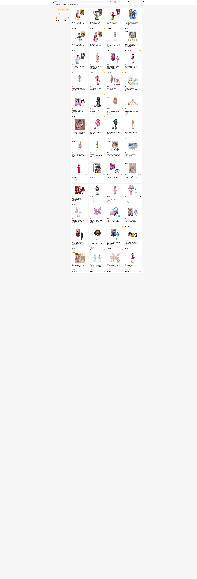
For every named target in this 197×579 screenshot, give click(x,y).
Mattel (86, 64)
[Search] (115, 2)
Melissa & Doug (102, 264)
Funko (104, 174)
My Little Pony (120, 174)
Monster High (103, 86)
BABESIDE (139, 152)
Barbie (104, 64)
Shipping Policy (58, 13)
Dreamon (121, 264)
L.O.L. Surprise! (138, 196)
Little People (121, 218)
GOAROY (86, 264)
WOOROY (85, 130)
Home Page (58, 4)
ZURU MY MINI (138, 86)
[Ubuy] (55, 2)
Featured (139, 6)
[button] (122, 2)
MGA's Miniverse (138, 108)
